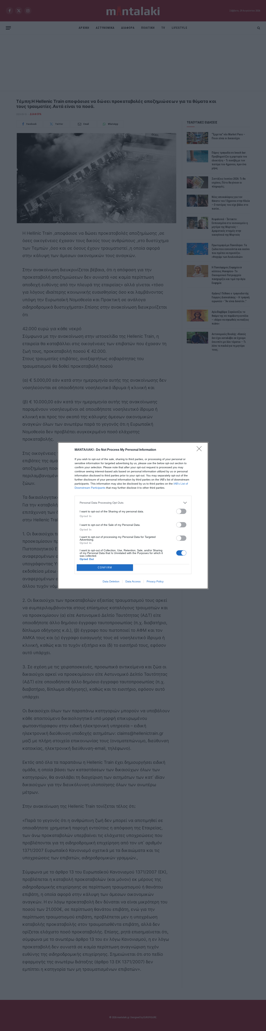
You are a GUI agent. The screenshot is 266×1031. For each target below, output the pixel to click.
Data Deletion (111, 581)
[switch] (181, 511)
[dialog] (133, 515)
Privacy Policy (155, 581)
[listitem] (133, 503)
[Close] (200, 450)
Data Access (133, 581)
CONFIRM (105, 567)
